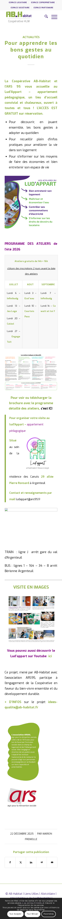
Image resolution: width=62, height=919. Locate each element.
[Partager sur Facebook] (10, 862)
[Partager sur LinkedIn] (31, 862)
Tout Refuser (32, 914)
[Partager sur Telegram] (41, 862)
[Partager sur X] (21, 862)
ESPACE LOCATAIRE (18, 2)
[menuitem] (18, 2)
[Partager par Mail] (52, 862)
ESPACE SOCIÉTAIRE (20, 7)
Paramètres (49, 914)
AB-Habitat (15, 894)
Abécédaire (48, 894)
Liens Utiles (31, 894)
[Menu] (52, 17)
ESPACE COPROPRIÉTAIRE (43, 2)
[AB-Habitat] (26, 17)
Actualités (31, 37)
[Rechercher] (44, 17)
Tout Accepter (15, 914)
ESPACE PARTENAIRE (43, 7)
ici (50, 656)
